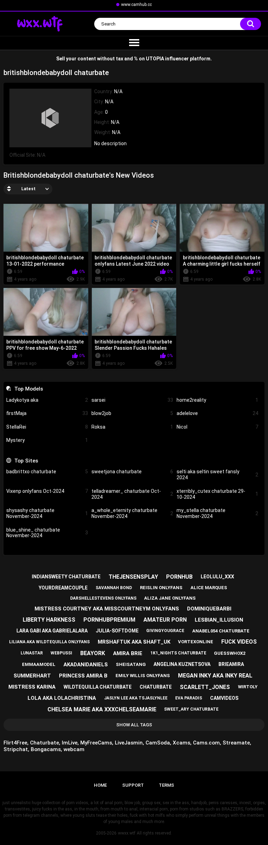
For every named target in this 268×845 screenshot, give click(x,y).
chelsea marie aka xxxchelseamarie (101, 709)
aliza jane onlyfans (170, 598)
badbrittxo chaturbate (47, 471)
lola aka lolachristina (62, 698)
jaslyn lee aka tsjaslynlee (136, 698)
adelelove (217, 413)
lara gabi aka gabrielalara (52, 630)
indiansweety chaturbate (66, 576)
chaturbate (156, 687)
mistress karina (31, 687)
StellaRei (47, 427)
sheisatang (131, 664)
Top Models (28, 389)
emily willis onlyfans (143, 675)
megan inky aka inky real (215, 675)
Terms (166, 785)
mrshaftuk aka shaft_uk (134, 642)
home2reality (217, 400)
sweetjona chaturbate (132, 471)
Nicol (217, 427)
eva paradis (188, 698)
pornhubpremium (109, 619)
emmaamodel (38, 664)
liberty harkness (49, 619)
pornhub (179, 576)
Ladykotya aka (47, 400)
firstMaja (47, 413)
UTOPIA (155, 58)
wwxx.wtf (126, 833)
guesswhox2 (229, 653)
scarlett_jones (205, 687)
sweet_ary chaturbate (191, 709)
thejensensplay (133, 576)
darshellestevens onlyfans (103, 598)
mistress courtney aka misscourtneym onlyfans (107, 609)
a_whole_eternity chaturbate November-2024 (132, 513)
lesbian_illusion (219, 620)
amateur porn (165, 619)
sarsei (132, 400)
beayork (92, 653)
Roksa (132, 427)
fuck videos (239, 641)
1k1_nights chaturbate (178, 653)
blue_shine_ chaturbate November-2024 (47, 533)
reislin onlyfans (161, 587)
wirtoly (248, 686)
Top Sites (26, 461)
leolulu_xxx (217, 576)
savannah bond (114, 587)
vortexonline (195, 641)
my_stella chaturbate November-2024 (217, 513)
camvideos (224, 698)
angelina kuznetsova (182, 664)
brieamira (231, 664)
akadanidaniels (86, 664)
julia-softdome (117, 630)
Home (100, 785)
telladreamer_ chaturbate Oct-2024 (132, 494)
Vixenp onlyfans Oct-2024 (47, 491)
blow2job (132, 413)
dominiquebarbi (209, 609)
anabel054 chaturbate (221, 630)
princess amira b (83, 676)
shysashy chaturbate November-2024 (47, 513)
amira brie (127, 653)
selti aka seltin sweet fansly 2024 (217, 474)
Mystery (47, 440)
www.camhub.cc (136, 4)
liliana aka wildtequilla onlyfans (49, 641)
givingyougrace (165, 630)
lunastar (32, 653)
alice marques (209, 587)
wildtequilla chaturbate (98, 687)
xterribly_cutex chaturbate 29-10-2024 (217, 494)
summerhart (32, 676)
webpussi (61, 653)
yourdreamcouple (63, 588)
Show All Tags (134, 724)
